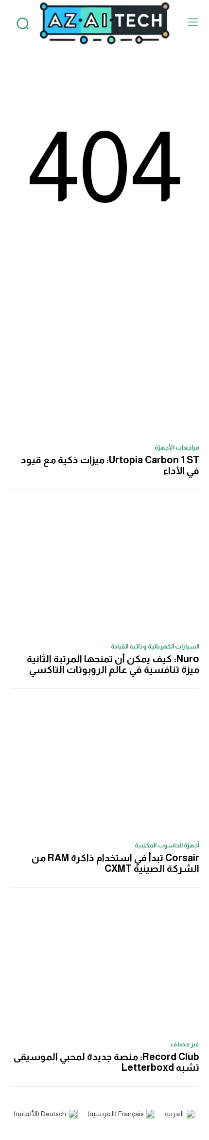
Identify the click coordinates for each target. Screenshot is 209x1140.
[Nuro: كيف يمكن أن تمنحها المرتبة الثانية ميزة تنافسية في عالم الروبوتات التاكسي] (104, 568)
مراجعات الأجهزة (177, 447)
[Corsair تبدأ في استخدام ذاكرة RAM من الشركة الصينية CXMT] (104, 767)
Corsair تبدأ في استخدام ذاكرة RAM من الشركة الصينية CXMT (115, 863)
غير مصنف (185, 1044)
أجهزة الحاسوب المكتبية (167, 845)
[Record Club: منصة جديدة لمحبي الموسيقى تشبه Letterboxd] (104, 966)
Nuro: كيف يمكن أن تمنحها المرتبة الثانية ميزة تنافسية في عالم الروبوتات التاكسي (113, 664)
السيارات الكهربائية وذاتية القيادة (155, 646)
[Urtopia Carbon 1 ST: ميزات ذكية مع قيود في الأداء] (104, 369)
